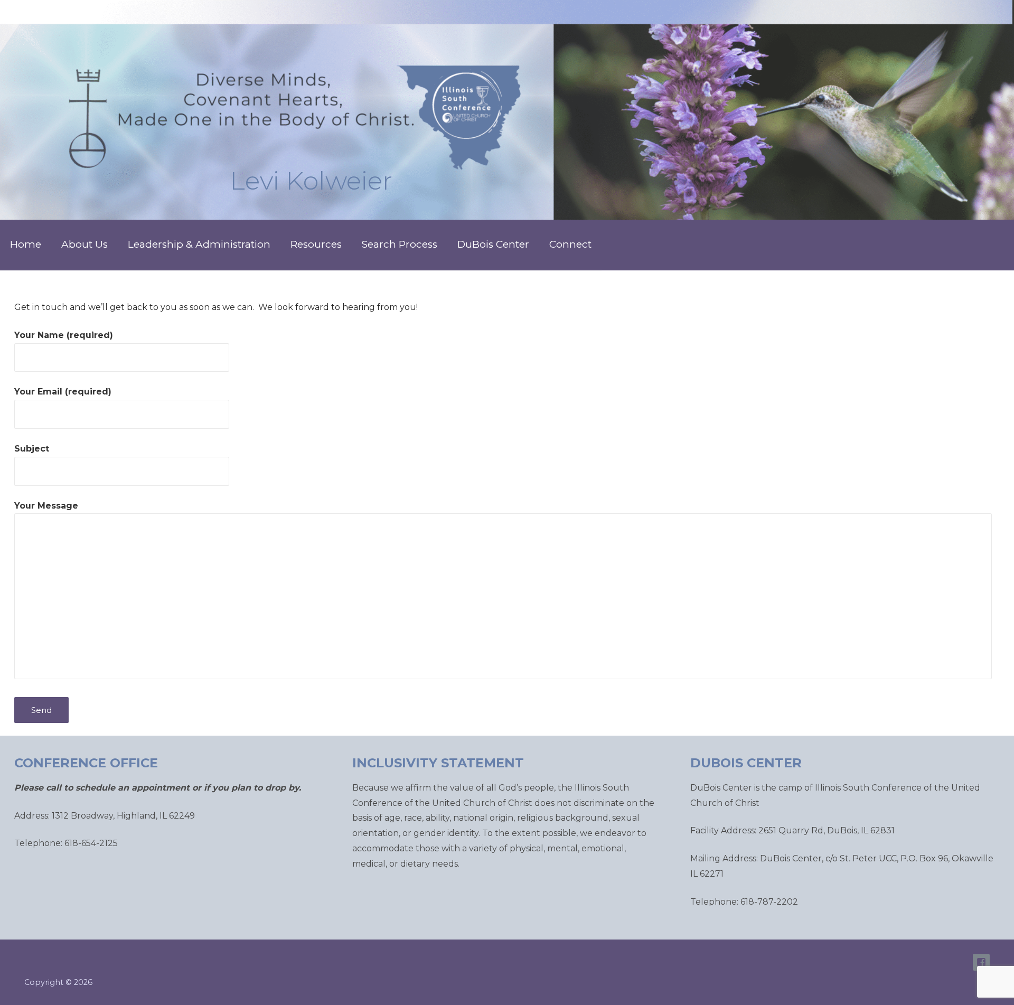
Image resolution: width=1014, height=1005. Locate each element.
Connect (570, 244)
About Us (84, 244)
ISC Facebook (981, 962)
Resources (316, 244)
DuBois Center (493, 244)
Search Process (399, 244)
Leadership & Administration (199, 244)
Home (25, 244)
